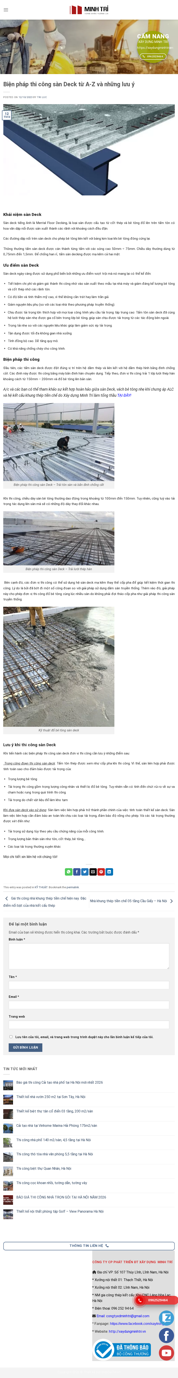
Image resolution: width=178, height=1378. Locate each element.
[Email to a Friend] (93, 872)
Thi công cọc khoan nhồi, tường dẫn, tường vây (51, 1183)
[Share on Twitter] (85, 872)
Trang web (17, 1017)
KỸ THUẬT (41, 887)
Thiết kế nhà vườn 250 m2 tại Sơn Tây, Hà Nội (50, 1097)
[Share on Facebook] (77, 872)
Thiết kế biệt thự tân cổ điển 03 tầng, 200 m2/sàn (54, 1111)
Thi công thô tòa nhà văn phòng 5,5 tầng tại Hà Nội (54, 1154)
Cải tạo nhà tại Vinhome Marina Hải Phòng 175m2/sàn (56, 1126)
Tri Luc (42, 97)
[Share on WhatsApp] (68, 872)
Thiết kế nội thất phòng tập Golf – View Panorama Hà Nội (60, 1211)
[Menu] (5, 9)
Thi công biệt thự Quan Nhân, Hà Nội (43, 1168)
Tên (13, 977)
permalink (73, 887)
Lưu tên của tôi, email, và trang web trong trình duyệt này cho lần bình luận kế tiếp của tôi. (84, 1037)
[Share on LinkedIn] (109, 872)
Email (14, 997)
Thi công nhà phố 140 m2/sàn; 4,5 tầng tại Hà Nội (53, 1140)
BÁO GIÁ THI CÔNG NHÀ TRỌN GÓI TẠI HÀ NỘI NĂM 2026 (61, 1197)
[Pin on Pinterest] (101, 872)
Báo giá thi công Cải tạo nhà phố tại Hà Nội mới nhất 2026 (59, 1082)
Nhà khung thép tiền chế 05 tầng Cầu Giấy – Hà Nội (129, 901)
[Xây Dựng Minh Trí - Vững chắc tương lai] (89, 9)
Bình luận (17, 939)
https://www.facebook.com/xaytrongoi (138, 1323)
